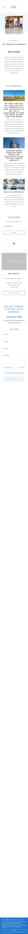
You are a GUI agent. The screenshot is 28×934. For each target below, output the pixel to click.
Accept (14, 930)
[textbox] (14, 225)
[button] (4, 7)
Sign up (14, 232)
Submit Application (14, 379)
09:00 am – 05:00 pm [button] (16, 278)
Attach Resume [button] (8, 368)
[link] (14, 7)
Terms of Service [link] (16, 373)
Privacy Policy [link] (8, 373)
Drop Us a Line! (14, 293)
